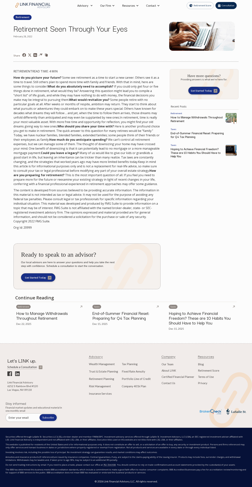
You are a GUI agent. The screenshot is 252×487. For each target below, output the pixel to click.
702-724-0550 (109, 464)
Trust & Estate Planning (103, 371)
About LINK (169, 370)
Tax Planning (130, 364)
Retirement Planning (101, 378)
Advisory (82, 5)
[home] (32, 5)
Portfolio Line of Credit (136, 378)
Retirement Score (208, 370)
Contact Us (168, 383)
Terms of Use (206, 376)
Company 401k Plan (134, 386)
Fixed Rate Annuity (133, 371)
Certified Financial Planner (178, 376)
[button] (107, 5)
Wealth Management (102, 364)
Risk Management (100, 386)
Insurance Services (100, 393)
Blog (201, 364)
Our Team (167, 364)
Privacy (202, 383)
